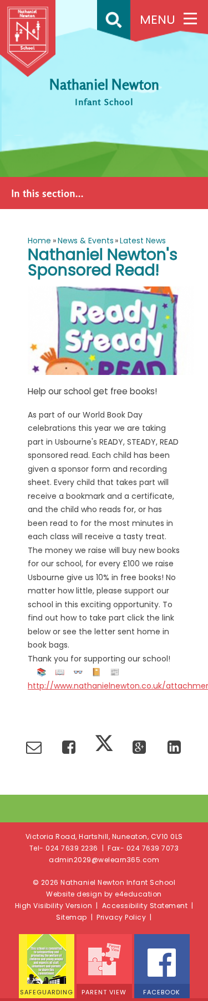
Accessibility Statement (145, 905)
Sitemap (71, 917)
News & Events (86, 240)
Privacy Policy (121, 917)
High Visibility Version (54, 905)
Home (39, 240)
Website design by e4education (104, 894)
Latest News (143, 240)
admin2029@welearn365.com (104, 859)
